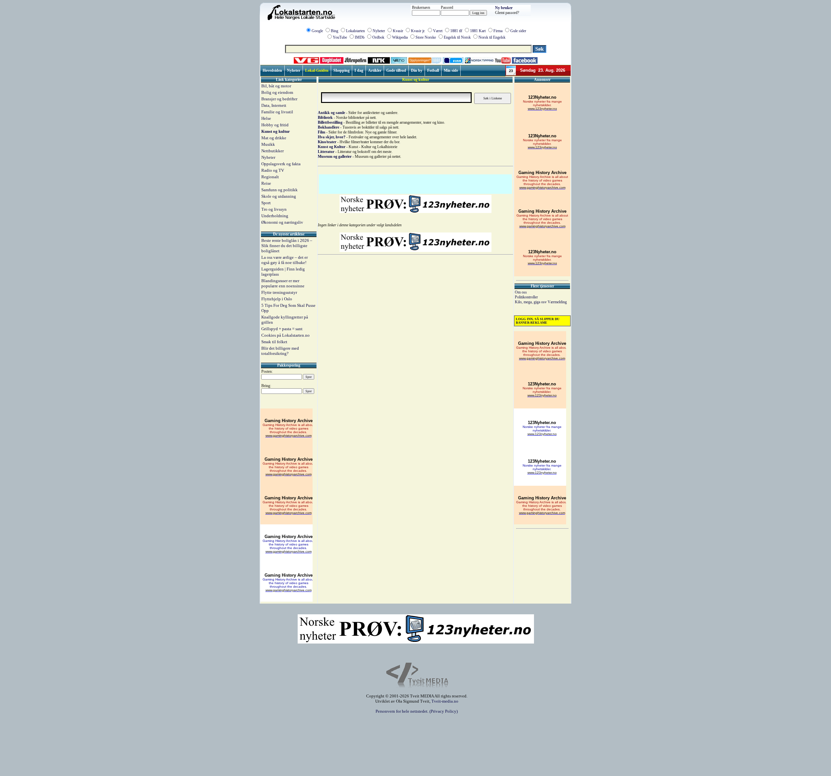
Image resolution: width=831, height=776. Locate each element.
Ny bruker (504, 8)
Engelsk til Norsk (457, 37)
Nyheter (379, 31)
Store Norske (426, 37)
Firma (497, 31)
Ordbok (378, 37)
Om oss (521, 292)
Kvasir (398, 31)
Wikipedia (400, 37)
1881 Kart (478, 31)
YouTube (340, 37)
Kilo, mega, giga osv (531, 302)
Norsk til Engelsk (491, 37)
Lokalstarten (355, 31)
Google (317, 31)
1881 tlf (456, 31)
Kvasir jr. (418, 31)
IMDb (360, 37)
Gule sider (518, 31)
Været (437, 31)
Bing (334, 31)
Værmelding (557, 302)
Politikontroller (526, 297)
